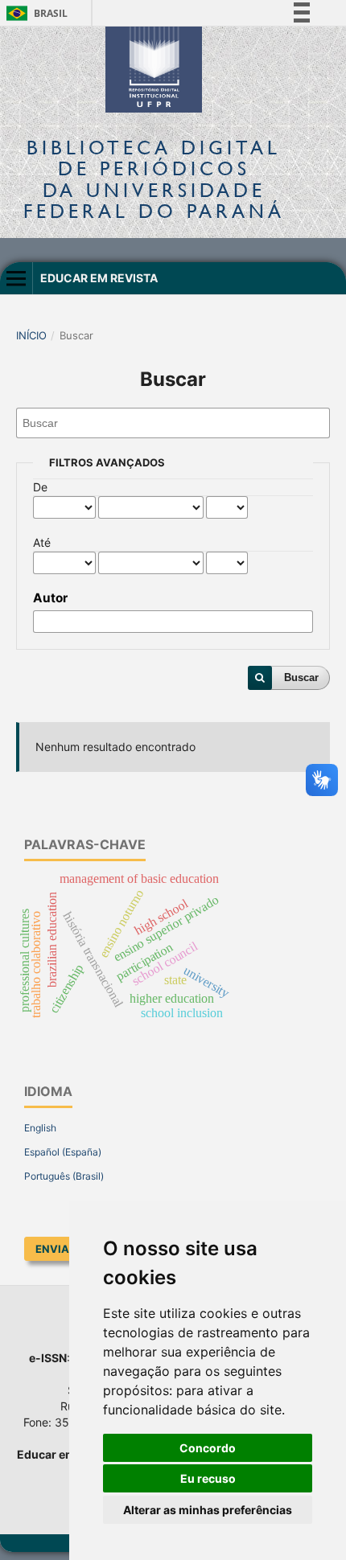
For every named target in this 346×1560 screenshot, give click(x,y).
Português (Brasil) (64, 1176)
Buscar (301, 677)
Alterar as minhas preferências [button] (207, 1510)
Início (31, 335)
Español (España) (62, 1152)
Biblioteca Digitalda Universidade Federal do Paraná (154, 179)
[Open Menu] (16, 278)
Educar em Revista (99, 278)
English (40, 1128)
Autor (50, 598)
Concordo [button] (207, 1448)
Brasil (34, 13)
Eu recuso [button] (208, 1478)
